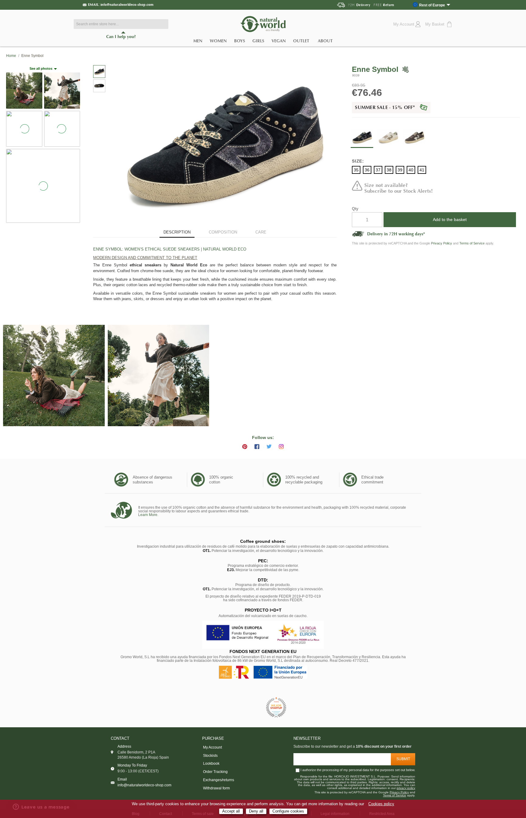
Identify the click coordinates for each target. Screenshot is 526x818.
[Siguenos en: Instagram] (281, 446)
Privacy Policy (441, 243)
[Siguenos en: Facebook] (256, 446)
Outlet (301, 41)
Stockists (210, 755)
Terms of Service (472, 243)
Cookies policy (381, 804)
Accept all (231, 811)
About (325, 41)
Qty (355, 209)
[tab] (177, 233)
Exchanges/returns (218, 780)
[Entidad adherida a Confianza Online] (249, 707)
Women (218, 41)
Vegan (279, 41)
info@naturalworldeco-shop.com (126, 4)
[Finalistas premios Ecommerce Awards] (276, 708)
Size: (358, 161)
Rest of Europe (432, 5)
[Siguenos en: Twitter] (269, 446)
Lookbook (211, 763)
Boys (239, 41)
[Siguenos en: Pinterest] (244, 446)
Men (197, 41)
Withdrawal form (216, 788)
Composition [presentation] (223, 232)
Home (11, 56)
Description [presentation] (177, 232)
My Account (212, 747)
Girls (258, 41)
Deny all (256, 811)
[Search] (162, 24)
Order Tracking (215, 772)
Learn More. (148, 515)
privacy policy (406, 788)
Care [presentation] (260, 232)
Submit (403, 759)
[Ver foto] (54, 376)
